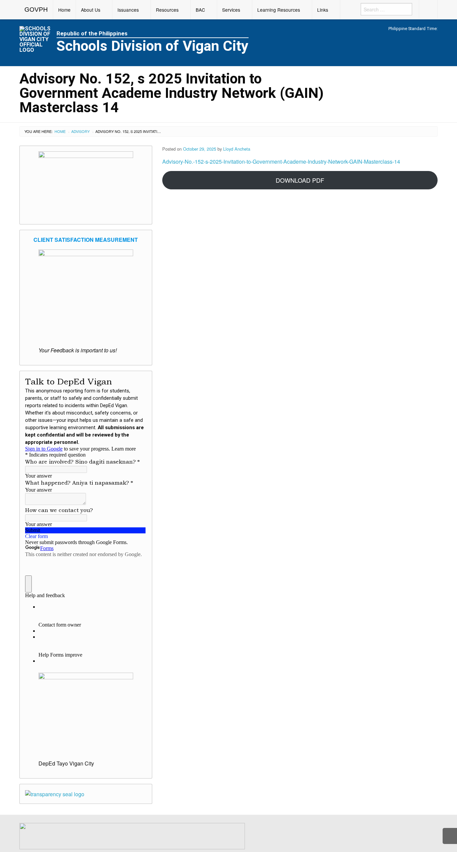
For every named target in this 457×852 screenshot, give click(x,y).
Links (322, 9)
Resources (167, 9)
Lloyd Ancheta (236, 149)
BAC (200, 9)
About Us (90, 9)
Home (64, 9)
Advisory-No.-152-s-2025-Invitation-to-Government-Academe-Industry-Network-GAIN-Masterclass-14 (281, 161)
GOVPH (36, 9)
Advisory (80, 131)
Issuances (128, 9)
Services (231, 9)
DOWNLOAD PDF (300, 180)
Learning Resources (278, 9)
